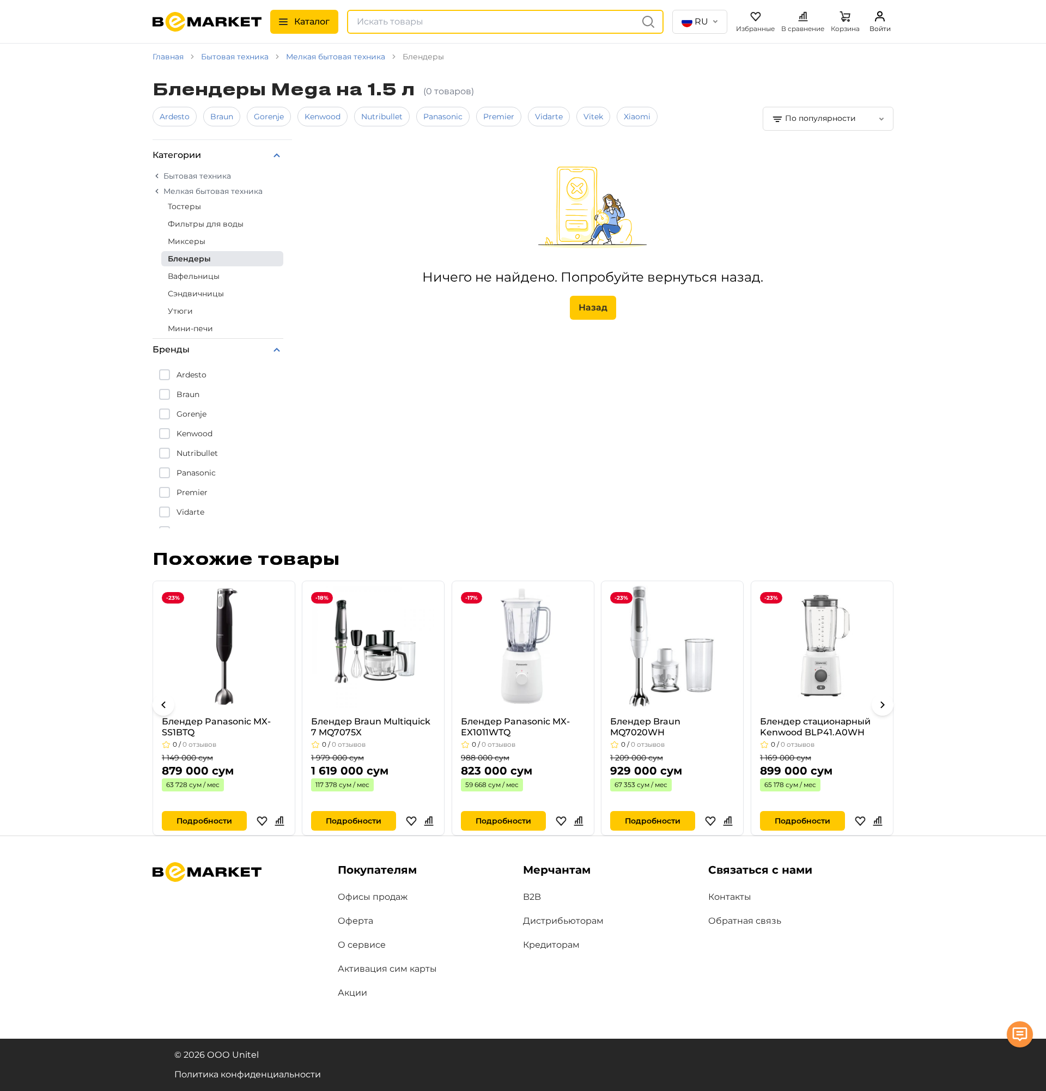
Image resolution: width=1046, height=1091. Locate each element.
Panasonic (443, 116)
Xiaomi (637, 116)
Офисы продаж (373, 897)
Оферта (355, 921)
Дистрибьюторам (563, 921)
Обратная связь (744, 921)
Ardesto (175, 116)
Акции (352, 993)
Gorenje (269, 116)
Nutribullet (382, 116)
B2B (532, 897)
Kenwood (322, 116)
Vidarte (549, 116)
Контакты (729, 897)
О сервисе (362, 945)
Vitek (593, 116)
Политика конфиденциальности (247, 1074)
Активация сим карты (387, 969)
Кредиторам (551, 945)
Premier (498, 116)
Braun (221, 116)
